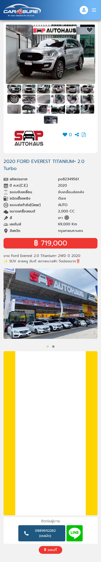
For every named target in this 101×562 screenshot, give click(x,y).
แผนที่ (51, 549)
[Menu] (93, 10)
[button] (47, 346)
